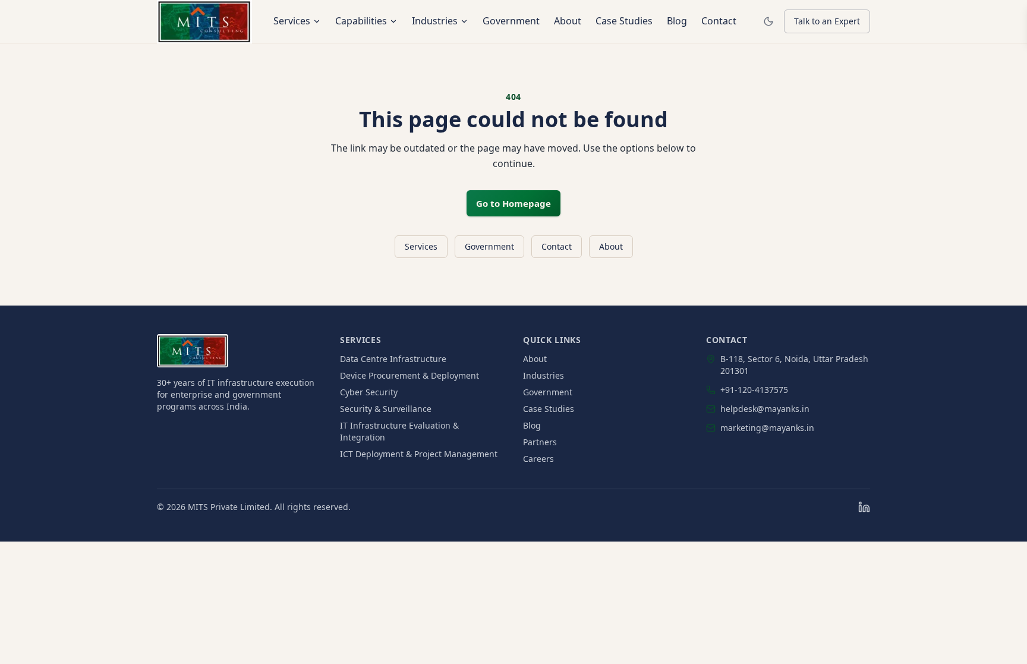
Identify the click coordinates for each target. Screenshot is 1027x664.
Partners (540, 442)
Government (511, 20)
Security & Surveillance (385, 408)
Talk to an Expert (827, 21)
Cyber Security (369, 392)
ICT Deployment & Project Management (418, 454)
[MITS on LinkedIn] (864, 507)
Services (291, 20)
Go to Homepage (513, 203)
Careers (538, 458)
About (567, 20)
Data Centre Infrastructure (393, 358)
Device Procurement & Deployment (409, 375)
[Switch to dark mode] (768, 21)
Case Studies (624, 20)
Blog (677, 20)
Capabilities (361, 20)
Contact (718, 20)
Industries (435, 20)
